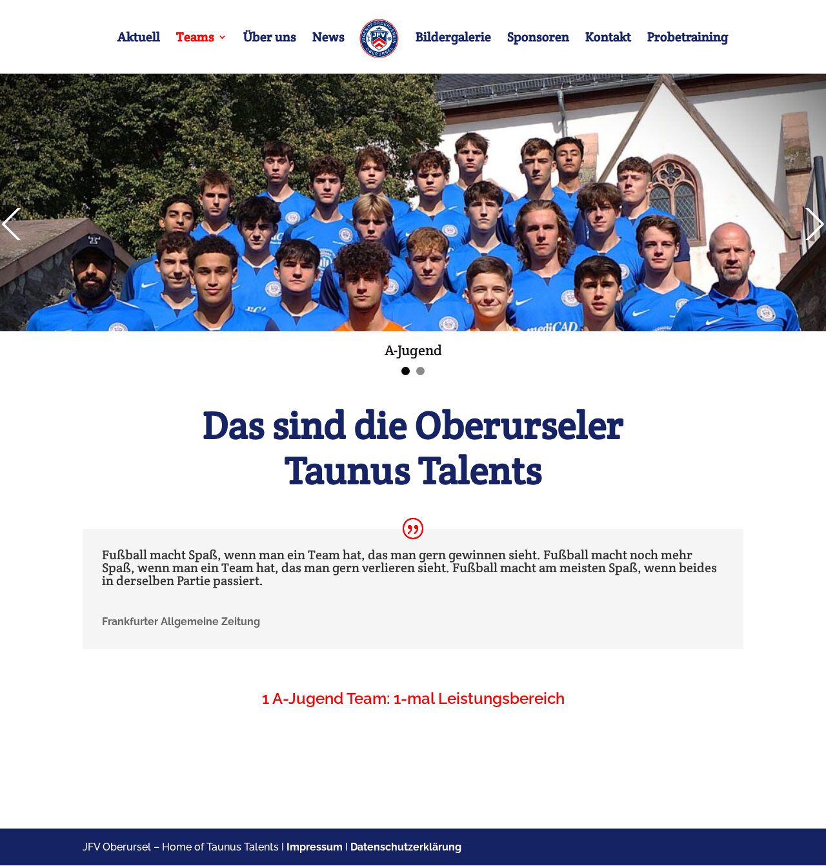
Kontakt (608, 38)
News (328, 38)
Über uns (269, 38)
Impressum (315, 847)
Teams (195, 38)
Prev (13, 224)
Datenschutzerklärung (405, 847)
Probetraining (687, 38)
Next (813, 224)
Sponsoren (538, 38)
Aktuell (138, 38)
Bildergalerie (453, 38)
